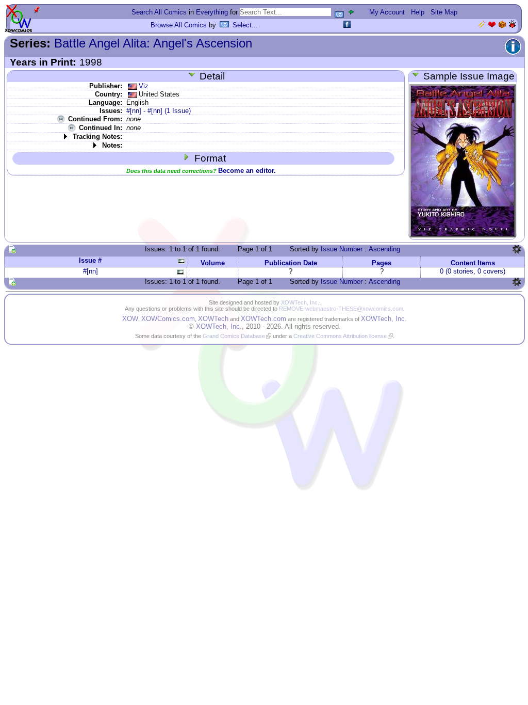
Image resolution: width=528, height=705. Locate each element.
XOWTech (213, 319)
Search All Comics (159, 12)
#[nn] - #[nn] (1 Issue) (158, 111)
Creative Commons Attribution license (340, 336)
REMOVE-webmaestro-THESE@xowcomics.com (341, 309)
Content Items (473, 263)
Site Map (444, 12)
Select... (245, 25)
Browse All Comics (179, 25)
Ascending (384, 249)
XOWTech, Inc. (300, 302)
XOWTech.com (263, 319)
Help (417, 12)
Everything (212, 12)
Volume (213, 263)
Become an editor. (247, 170)
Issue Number (341, 249)
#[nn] (90, 271)
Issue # (90, 260)
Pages (381, 263)
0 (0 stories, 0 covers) (472, 271)
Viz (143, 86)
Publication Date (291, 263)
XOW (130, 319)
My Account (387, 12)
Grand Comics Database (234, 336)
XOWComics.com (168, 319)
